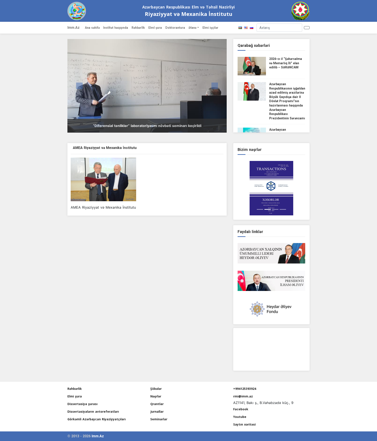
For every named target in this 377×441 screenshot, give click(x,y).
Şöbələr (156, 389)
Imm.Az (73, 27)
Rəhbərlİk (138, 27)
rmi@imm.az (243, 396)
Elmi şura (74, 396)
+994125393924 (244, 389)
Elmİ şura (155, 27)
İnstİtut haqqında (115, 27)
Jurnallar (157, 411)
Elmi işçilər (210, 27)
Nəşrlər (155, 396)
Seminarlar (158, 419)
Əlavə (192, 27)
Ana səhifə (92, 27)
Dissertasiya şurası (82, 404)
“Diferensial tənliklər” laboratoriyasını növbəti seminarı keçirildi (147, 125)
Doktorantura (175, 27)
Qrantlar (157, 404)
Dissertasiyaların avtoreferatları (93, 411)
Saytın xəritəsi (244, 424)
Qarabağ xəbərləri (254, 45)
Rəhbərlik (74, 389)
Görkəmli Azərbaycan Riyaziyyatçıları (96, 419)
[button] (79, 86)
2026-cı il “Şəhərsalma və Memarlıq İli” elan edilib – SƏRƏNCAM (285, 63)
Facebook (240, 409)
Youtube (239, 417)
